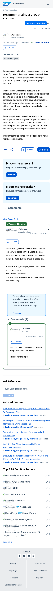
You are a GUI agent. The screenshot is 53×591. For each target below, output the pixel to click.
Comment (43, 150)
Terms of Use (39, 564)
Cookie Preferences (13, 585)
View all (6, 542)
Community (18, 4)
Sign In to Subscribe (36, 23)
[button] (5, 47)
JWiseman (16, 35)
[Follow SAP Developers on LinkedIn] (33, 556)
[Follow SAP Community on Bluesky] (24, 556)
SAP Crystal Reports (11, 59)
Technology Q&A (11, 10)
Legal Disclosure (40, 571)
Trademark (13, 578)
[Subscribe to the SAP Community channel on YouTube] (29, 556)
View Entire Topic (11, 219)
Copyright (13, 571)
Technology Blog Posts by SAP (19, 427)
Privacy (13, 564)
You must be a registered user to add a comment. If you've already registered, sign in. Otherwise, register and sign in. (26, 302)
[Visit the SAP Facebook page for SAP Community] (20, 556)
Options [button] (48, 24)
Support (39, 578)
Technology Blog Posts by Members (21, 415)
